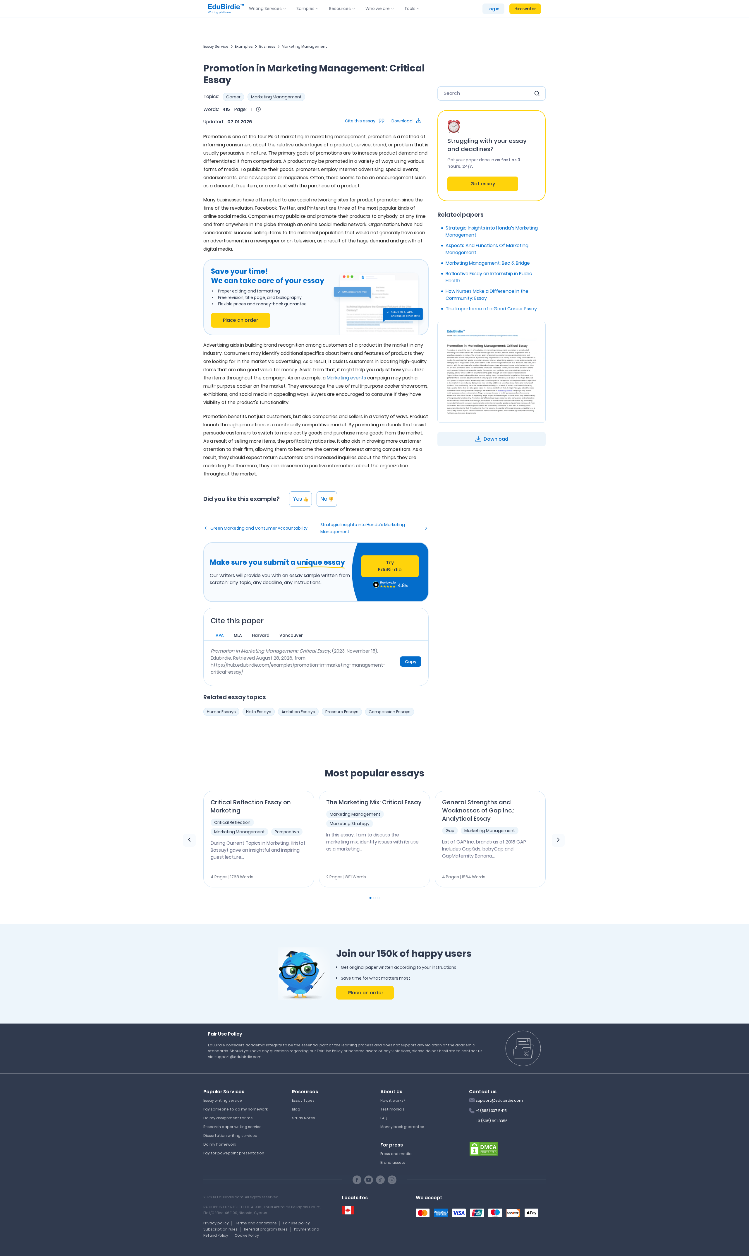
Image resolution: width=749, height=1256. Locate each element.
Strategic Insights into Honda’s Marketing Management (362, 528)
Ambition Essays (298, 712)
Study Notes (303, 1117)
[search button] (537, 93)
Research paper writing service (232, 1126)
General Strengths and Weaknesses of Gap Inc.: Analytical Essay (478, 810)
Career (233, 97)
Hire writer (525, 9)
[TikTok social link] (380, 1179)
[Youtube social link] (368, 1179)
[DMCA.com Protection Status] (483, 1148)
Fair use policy (296, 1223)
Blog (296, 1109)
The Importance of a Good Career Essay (491, 308)
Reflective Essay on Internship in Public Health (489, 277)
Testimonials (392, 1109)
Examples (244, 46)
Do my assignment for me (228, 1117)
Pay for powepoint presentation (233, 1153)
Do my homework (219, 1144)
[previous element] (189, 840)
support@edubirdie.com (499, 1100)
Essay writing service (222, 1100)
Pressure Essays (341, 712)
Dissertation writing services (230, 1135)
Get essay (482, 183)
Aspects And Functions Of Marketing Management (487, 249)
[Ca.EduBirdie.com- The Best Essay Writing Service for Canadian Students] (348, 1210)
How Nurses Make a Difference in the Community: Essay (487, 295)
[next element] (558, 840)
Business (267, 46)
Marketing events (346, 377)
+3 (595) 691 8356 (492, 1120)
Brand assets (392, 1162)
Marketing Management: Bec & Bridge (488, 263)
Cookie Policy (247, 1235)
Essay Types (303, 1100)
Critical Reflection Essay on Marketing (251, 806)
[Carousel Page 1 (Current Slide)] (370, 898)
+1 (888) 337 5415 (491, 1110)
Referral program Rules (266, 1229)
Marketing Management (304, 46)
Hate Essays (258, 712)
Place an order (240, 320)
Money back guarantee (402, 1126)
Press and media (396, 1153)
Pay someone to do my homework (235, 1109)
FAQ (383, 1117)
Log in (493, 9)
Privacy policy (216, 1223)
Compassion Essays (389, 712)
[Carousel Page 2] (374, 898)
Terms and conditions (256, 1223)
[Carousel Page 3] (378, 898)
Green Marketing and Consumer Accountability (258, 528)
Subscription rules (220, 1229)
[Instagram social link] (392, 1179)
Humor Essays (221, 712)
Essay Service (216, 46)
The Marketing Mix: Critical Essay (374, 802)
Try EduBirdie (390, 566)
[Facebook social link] (357, 1179)
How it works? (392, 1100)
